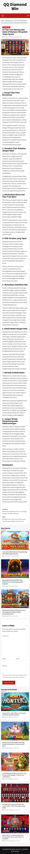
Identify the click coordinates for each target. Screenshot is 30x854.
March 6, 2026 (13, 779)
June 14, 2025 (13, 556)
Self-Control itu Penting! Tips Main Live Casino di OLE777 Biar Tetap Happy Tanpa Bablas (13, 806)
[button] (2, 15)
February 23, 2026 (14, 841)
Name (4, 658)
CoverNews (24, 849)
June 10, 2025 (13, 586)
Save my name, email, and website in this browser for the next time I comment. (14, 676)
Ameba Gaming (6, 709)
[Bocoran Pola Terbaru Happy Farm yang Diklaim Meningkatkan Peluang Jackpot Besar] (15, 731)
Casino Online (6, 800)
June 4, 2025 (13, 616)
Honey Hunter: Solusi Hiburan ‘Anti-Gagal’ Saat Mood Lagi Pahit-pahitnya (14, 714)
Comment (5, 636)
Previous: (14, 511)
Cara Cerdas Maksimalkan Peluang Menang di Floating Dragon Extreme (14, 553)
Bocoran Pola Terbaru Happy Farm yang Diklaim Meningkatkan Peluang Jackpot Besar (13, 744)
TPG (4, 738)
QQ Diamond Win (15, 7)
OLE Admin (6, 37)
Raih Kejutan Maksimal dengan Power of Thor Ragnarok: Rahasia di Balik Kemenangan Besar (14, 612)
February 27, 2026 (14, 810)
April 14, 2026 (13, 717)
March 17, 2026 (13, 748)
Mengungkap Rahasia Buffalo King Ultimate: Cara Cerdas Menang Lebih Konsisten (12, 582)
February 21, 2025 (15, 37)
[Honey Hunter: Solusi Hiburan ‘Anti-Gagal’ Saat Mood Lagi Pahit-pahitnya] (15, 701)
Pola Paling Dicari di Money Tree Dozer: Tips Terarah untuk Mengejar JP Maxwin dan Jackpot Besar (14, 775)
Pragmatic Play (6, 27)
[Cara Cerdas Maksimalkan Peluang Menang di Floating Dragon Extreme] (15, 540)
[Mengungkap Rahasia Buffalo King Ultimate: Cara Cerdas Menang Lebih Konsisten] (15, 568)
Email (18, 658)
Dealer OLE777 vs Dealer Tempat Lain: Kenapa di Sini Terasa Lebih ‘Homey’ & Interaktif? (13, 837)
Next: (14, 519)
